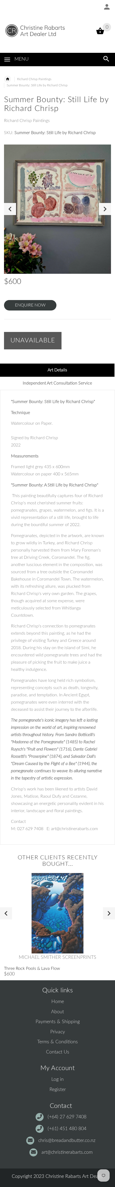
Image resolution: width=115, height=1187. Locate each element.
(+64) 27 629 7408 (67, 1117)
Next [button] (105, 209)
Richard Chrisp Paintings (34, 79)
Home (57, 1001)
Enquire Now (30, 305)
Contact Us (57, 1052)
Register (57, 1089)
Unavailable (32, 340)
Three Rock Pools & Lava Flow (32, 968)
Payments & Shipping (58, 1021)
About (57, 1011)
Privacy (57, 1032)
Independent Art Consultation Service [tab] (57, 383)
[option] (57, 209)
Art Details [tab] (57, 370)
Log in (57, 1079)
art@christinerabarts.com (67, 1152)
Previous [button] (10, 209)
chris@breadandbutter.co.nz (66, 1140)
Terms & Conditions (57, 1042)
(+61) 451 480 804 (67, 1128)
